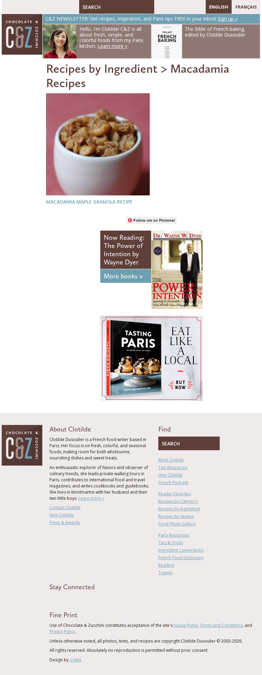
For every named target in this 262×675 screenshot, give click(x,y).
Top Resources (172, 467)
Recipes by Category (178, 501)
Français (246, 7)
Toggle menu (8, 7)
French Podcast (173, 482)
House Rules (186, 625)
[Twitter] (169, 7)
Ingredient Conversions (180, 550)
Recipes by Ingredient (102, 68)
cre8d (75, 660)
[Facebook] (159, 7)
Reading (166, 565)
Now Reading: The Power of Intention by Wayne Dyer (124, 249)
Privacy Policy (62, 631)
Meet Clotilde (171, 460)
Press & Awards (64, 522)
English (218, 7)
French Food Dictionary (180, 558)
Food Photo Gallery (177, 524)
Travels (165, 573)
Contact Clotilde (65, 507)
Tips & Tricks (170, 543)
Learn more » (91, 498)
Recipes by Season (176, 516)
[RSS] (199, 7)
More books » (123, 276)
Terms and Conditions (221, 625)
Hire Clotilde (61, 515)
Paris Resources (173, 535)
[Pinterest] (179, 7)
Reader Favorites (174, 494)
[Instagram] (189, 7)
